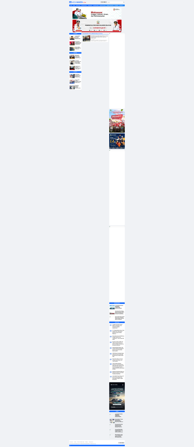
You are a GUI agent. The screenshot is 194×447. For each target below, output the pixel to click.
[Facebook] (101, 2)
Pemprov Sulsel (103, 5)
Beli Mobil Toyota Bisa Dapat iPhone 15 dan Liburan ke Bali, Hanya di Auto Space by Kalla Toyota (99, 36)
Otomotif (121, 5)
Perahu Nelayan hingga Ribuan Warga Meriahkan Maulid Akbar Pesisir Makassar (119, 420)
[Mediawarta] (77, 2)
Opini (71, 7)
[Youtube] (104, 2)
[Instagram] (106, 2)
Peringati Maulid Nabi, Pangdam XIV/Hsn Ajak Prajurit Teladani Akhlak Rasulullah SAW (119, 430)
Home (71, 5)
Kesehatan (78, 5)
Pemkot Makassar (110, 5)
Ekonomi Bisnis (84, 5)
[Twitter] (103, 2)
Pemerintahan (95, 5)
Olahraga (116, 5)
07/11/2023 (92, 39)
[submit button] (124, 2)
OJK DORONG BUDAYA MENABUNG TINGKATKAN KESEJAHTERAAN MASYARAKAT (118, 415)
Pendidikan (90, 5)
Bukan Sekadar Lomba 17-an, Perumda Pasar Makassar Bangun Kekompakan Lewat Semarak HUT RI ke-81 (119, 436)
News (74, 5)
